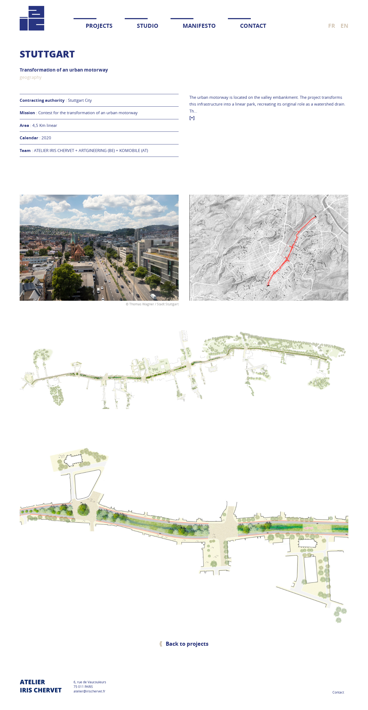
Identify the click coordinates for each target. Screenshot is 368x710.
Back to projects (187, 644)
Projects (99, 26)
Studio (147, 26)
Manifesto (199, 26)
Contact (253, 26)
